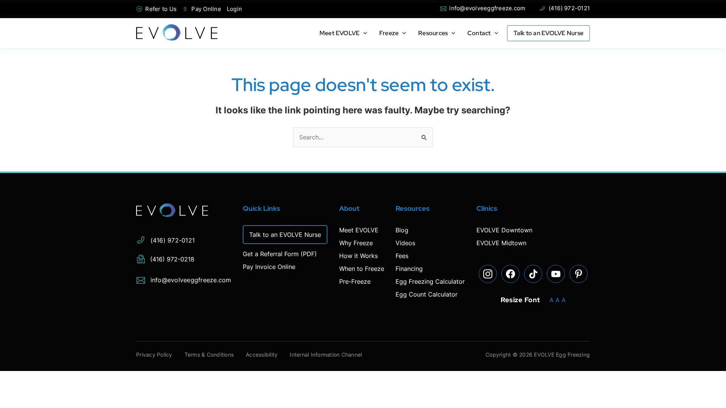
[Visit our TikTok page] (533, 274)
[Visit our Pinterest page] (578, 274)
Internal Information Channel (326, 354)
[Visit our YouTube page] (556, 274)
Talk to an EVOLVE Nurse (548, 33)
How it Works (358, 256)
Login (234, 9)
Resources (433, 33)
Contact (479, 33)
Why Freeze (356, 243)
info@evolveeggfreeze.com (482, 8)
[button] (363, 33)
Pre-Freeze (355, 281)
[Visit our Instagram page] (488, 274)
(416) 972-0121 (564, 8)
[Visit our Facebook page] (510, 274)
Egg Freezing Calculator (430, 281)
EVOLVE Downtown (504, 230)
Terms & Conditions (209, 354)
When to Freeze (361, 268)
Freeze (389, 33)
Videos (405, 243)
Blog (402, 230)
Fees (402, 256)
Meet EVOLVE (359, 230)
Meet (340, 33)
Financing (409, 268)
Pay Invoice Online (269, 266)
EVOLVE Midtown (501, 243)
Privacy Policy (154, 354)
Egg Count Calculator (427, 294)
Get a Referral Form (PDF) (280, 254)
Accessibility (262, 354)
